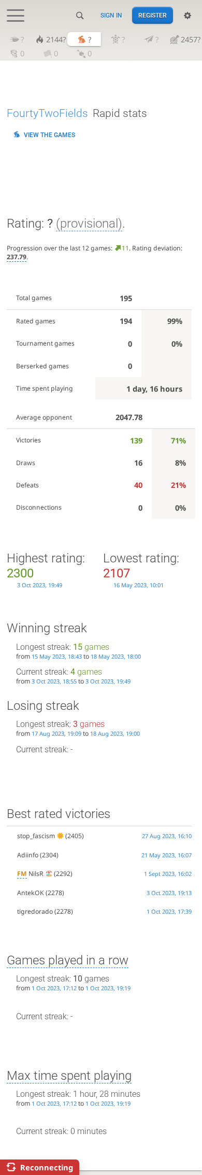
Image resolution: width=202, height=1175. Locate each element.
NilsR (30, 873)
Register (152, 15)
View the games (49, 135)
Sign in (111, 15)
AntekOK (30, 892)
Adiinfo (27, 855)
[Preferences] (187, 15)
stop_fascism (36, 835)
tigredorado (35, 911)
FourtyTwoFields (47, 113)
